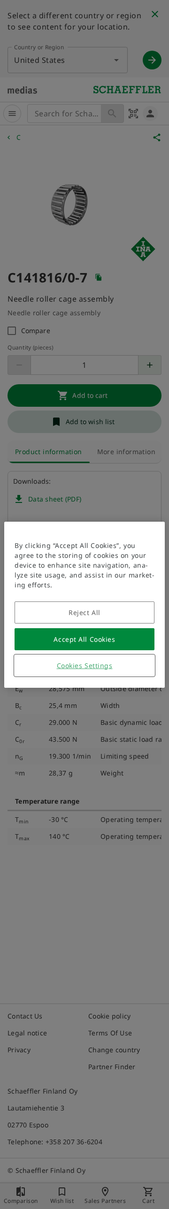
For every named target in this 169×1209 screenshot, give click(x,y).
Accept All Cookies (84, 639)
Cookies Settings (85, 665)
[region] (84, 605)
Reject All (84, 612)
